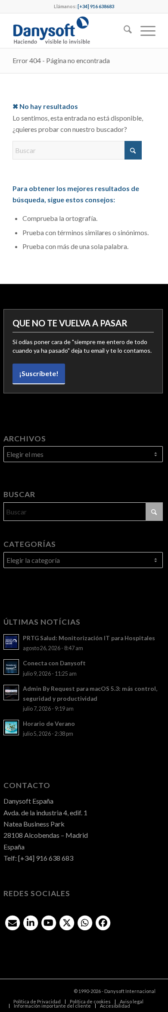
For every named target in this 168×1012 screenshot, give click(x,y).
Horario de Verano (49, 723)
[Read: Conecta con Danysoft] (11, 667)
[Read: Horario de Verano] (11, 727)
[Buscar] (123, 30)
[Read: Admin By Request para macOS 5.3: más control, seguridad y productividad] (11, 692)
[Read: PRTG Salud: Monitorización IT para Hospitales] (11, 642)
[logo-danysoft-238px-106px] (69, 30)
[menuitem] (123, 30)
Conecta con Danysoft (54, 663)
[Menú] (144, 30)
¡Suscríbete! (39, 373)
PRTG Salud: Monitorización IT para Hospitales (89, 638)
